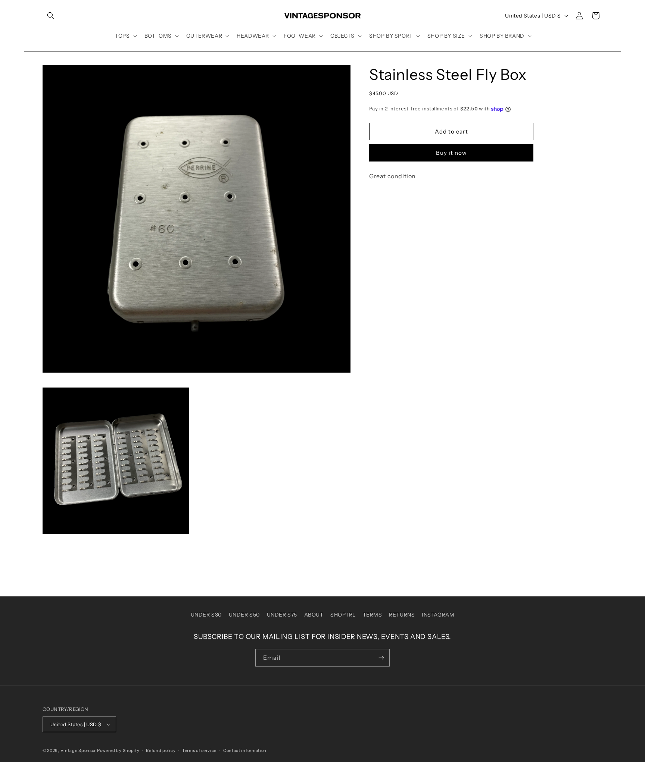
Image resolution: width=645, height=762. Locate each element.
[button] (51, 15)
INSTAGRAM (438, 614)
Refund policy (160, 750)
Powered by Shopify (118, 750)
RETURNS (402, 614)
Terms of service (199, 750)
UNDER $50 (244, 614)
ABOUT (314, 614)
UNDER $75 (282, 614)
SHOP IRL (343, 614)
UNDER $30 (206, 614)
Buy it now (451, 152)
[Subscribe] (381, 658)
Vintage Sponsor (78, 750)
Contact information (245, 750)
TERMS (372, 614)
